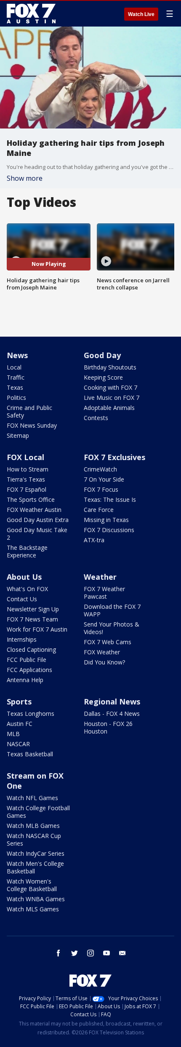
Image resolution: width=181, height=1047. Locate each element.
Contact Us (22, 599)
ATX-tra (94, 540)
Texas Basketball (30, 754)
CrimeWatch (100, 469)
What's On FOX (27, 589)
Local (14, 367)
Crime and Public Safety (29, 411)
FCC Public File (26, 660)
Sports (19, 701)
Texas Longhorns (30, 714)
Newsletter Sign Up (33, 609)
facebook (58, 953)
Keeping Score (103, 377)
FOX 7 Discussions (109, 530)
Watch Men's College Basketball (35, 867)
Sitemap (18, 435)
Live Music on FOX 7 (111, 398)
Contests (96, 418)
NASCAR (18, 744)
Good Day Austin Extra (38, 520)
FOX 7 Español (26, 489)
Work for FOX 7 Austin (37, 629)
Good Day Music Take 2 (37, 533)
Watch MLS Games (33, 909)
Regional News (112, 701)
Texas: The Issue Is (110, 499)
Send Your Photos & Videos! (111, 628)
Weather (100, 577)
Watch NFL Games (32, 798)
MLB (13, 734)
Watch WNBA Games (36, 899)
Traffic (15, 377)
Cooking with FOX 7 (110, 387)
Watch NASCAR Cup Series (34, 839)
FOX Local (25, 457)
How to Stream (27, 469)
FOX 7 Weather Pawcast (104, 592)
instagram (90, 953)
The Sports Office (31, 499)
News (17, 355)
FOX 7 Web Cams (107, 642)
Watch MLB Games (33, 826)
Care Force (99, 510)
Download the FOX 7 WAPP (112, 610)
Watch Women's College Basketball (32, 885)
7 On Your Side (104, 479)
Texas (15, 387)
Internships (22, 639)
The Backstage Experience (27, 551)
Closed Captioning (31, 649)
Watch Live (141, 14)
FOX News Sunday (32, 425)
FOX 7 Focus (101, 489)
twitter (74, 953)
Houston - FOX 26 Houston (108, 727)
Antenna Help (25, 680)
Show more (25, 178)
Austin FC (19, 724)
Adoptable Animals (109, 408)
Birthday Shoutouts (110, 367)
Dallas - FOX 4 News (112, 714)
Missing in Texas (106, 520)
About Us (24, 577)
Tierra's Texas (26, 479)
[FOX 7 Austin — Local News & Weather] (31, 13)
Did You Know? (104, 662)
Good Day (102, 355)
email (122, 953)
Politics (16, 398)
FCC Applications (29, 670)
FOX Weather (102, 652)
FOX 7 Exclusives (114, 457)
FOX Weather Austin (34, 510)
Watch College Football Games (38, 811)
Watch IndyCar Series (35, 853)
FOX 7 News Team (32, 619)
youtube (106, 953)
